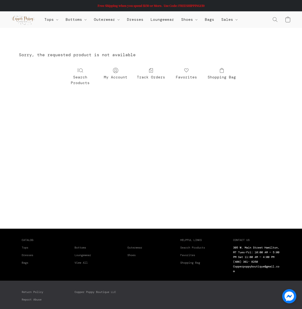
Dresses (135, 19)
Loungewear (162, 19)
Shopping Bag (222, 77)
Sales (228, 19)
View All (81, 263)
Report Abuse (32, 299)
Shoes (188, 19)
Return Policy (32, 292)
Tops (50, 19)
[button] (23, 20)
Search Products (80, 80)
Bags (209, 19)
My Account (115, 77)
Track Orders (151, 77)
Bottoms (80, 247)
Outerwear (105, 19)
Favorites (186, 77)
